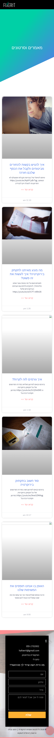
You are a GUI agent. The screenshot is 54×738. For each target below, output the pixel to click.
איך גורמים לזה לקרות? (27, 379)
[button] (47, 4)
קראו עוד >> (27, 189)
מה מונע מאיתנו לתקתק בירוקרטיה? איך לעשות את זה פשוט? (27, 274)
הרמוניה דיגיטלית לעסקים (27, 733)
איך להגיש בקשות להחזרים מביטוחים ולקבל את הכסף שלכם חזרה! (27, 168)
